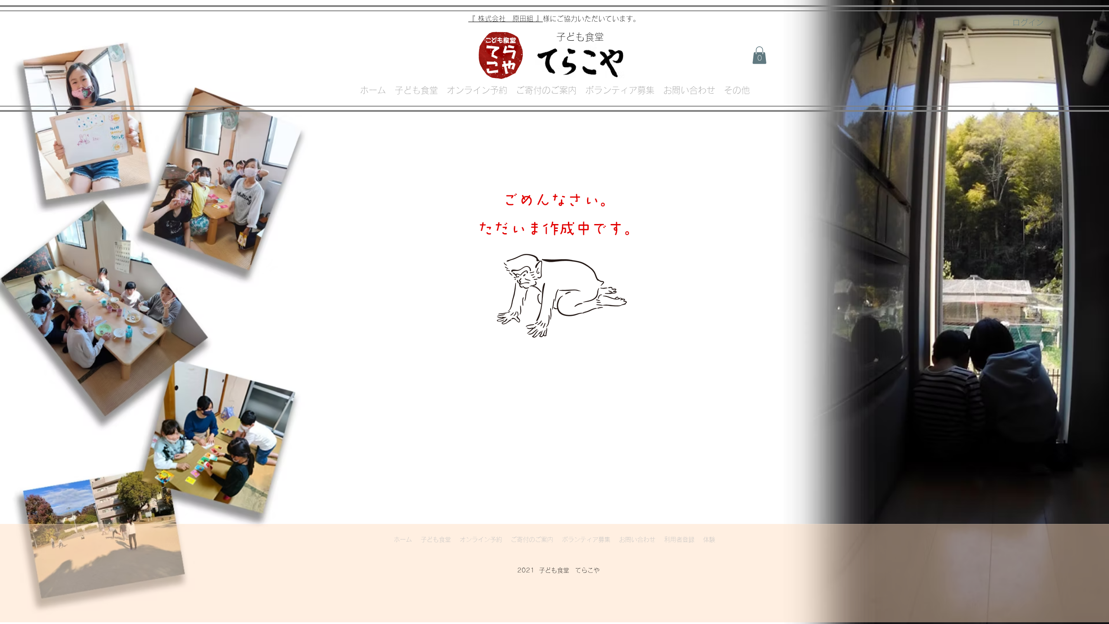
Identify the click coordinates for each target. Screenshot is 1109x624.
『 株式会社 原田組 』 (505, 18)
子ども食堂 (580, 37)
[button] (759, 55)
